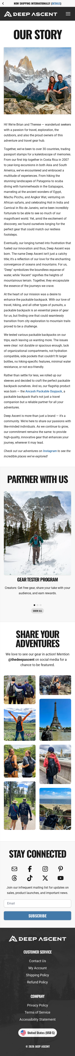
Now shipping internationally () (37, 3)
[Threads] (14, 878)
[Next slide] (72, 3)
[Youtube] (61, 878)
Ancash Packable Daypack (43, 391)
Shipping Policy (37, 975)
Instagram (50, 451)
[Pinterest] (61, 869)
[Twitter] (45, 878)
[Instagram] (45, 869)
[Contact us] (14, 869)
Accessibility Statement (37, 1019)
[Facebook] (30, 869)
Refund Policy (37, 982)
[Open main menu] (68, 14)
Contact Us (37, 961)
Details (56, 3)
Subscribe (37, 916)
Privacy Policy (37, 1005)
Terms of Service (37, 1012)
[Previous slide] (3, 3)
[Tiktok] (30, 878)
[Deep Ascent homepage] (30, 13)
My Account (37, 968)
